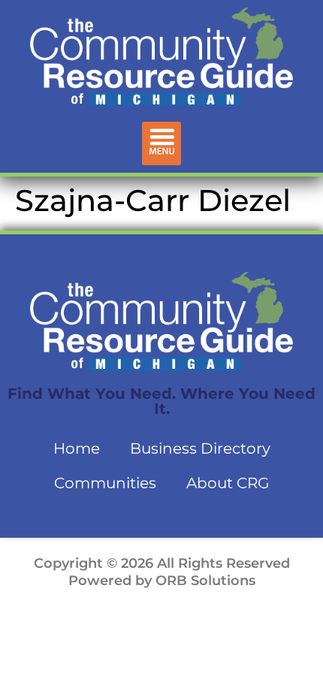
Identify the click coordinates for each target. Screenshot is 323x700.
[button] (162, 143)
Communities (105, 483)
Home (76, 448)
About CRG (227, 483)
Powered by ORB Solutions (161, 580)
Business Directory (200, 448)
